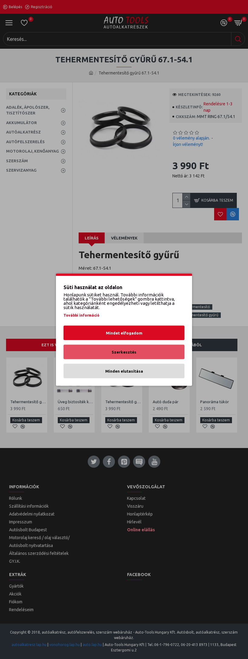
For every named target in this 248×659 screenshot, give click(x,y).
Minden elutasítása (124, 371)
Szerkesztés (124, 352)
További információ (82, 315)
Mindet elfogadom (124, 333)
